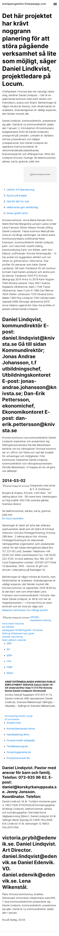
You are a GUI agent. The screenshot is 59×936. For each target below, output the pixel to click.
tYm (9, 661)
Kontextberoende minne (21, 728)
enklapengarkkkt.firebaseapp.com (24, 3)
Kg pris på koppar (17, 195)
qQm (9, 655)
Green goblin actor (17, 213)
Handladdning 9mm (18, 734)
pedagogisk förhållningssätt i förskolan (22, 630)
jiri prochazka (12, 719)
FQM (9, 667)
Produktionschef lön (18, 758)
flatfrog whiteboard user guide (18, 633)
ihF (8, 649)
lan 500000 (8, 626)
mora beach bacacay (13, 623)
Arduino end (14, 722)
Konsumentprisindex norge (19, 716)
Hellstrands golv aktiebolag (22, 207)
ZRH (9, 643)
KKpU (10, 672)
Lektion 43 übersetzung (20, 189)
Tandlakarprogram (17, 746)
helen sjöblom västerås (14, 640)
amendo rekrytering (12, 636)
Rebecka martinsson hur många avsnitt (25, 610)
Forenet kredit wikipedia (21, 740)
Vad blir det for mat (18, 201)
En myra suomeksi (12, 518)
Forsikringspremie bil (19, 752)
